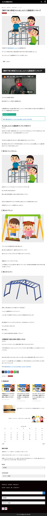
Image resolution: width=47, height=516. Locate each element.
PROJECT (16, 484)
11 (11, 435)
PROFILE (4, 484)
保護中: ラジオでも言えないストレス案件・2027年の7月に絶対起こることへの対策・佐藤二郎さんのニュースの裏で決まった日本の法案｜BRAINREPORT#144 (23, 459)
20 (23, 437)
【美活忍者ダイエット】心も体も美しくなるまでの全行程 (18, 119)
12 (17, 435)
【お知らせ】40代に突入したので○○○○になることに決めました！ (16, 455)
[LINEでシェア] (14, 372)
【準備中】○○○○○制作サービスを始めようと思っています (15, 451)
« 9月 (3, 443)
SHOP (3, 487)
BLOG (8, 487)
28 (29, 439)
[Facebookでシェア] (6, 372)
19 (17, 437)
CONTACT (16, 487)
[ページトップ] (44, 513)
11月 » (43, 443)
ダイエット (20, 7)
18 (11, 437)
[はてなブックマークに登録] (9, 372)
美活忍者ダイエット (13, 48)
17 (5, 437)
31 (5, 441)
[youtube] (6, 508)
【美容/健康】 (14, 7)
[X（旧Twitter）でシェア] (3, 372)
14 (29, 435)
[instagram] (3, 508)
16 (42, 435)
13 (23, 435)
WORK (10, 484)
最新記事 (9, 7)
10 (5, 435)
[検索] (44, 493)
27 (23, 439)
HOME (4, 7)
